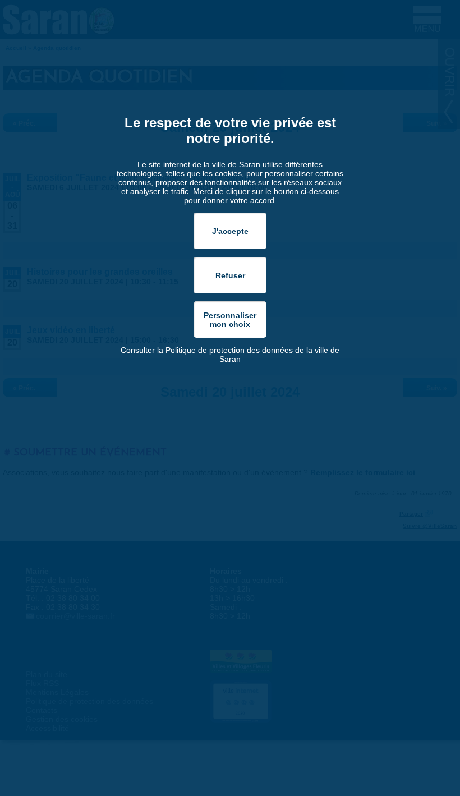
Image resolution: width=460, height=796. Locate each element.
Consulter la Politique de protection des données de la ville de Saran (230, 355)
